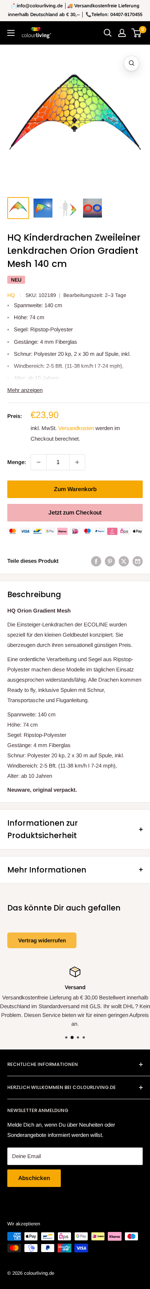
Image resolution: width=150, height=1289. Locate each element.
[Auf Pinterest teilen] (110, 561)
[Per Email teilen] (138, 561)
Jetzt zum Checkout (75, 512)
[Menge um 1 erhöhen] (77, 462)
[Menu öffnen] (11, 33)
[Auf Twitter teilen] (124, 561)
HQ (11, 295)
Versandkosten (76, 428)
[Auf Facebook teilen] (96, 561)
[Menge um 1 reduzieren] (38, 462)
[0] (136, 33)
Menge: (16, 462)
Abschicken (34, 1178)
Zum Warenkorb (75, 489)
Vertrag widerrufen (42, 940)
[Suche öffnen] (108, 33)
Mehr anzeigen (25, 390)
